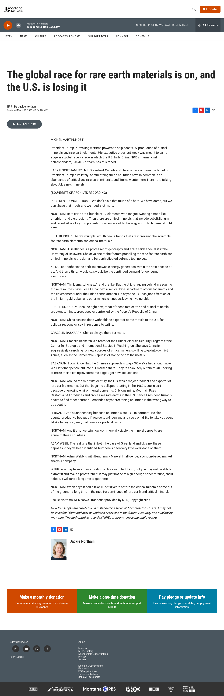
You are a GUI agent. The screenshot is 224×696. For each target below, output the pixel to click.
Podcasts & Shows (67, 36)
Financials (83, 668)
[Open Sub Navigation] (15, 36)
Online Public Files (88, 674)
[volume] (18, 25)
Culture (40, 36)
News (24, 36)
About (81, 642)
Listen (8, 36)
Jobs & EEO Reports (89, 677)
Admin (82, 659)
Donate (211, 9)
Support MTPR (98, 36)
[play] (8, 25)
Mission (82, 648)
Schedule (142, 36)
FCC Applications (87, 671)
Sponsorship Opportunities (93, 654)
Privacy (82, 656)
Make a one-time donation (112, 597)
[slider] (23, 25)
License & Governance (90, 666)
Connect (122, 36)
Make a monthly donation (42, 597)
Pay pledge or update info (182, 597)
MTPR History (85, 651)
